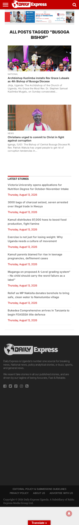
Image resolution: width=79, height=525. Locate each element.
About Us (39, 493)
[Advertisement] (39, 435)
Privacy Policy (19, 493)
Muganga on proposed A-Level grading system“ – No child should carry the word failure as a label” (39, 275)
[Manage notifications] (69, 513)
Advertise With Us (61, 493)
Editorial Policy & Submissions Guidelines (39, 489)
